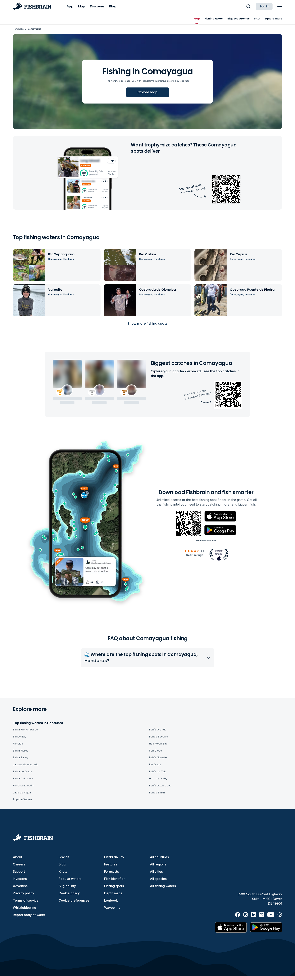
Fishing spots (114, 886)
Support (19, 871)
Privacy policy (23, 893)
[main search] (248, 6)
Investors (20, 879)
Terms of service (26, 900)
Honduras (18, 28)
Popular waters (70, 879)
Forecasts (111, 871)
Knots (63, 871)
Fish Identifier (114, 879)
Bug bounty (67, 886)
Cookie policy (69, 893)
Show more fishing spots (147, 323)
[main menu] (279, 6)
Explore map (147, 92)
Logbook (111, 900)
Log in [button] (264, 6)
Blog (62, 864)
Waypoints (112, 908)
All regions (158, 864)
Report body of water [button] (29, 915)
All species (158, 879)
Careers (19, 864)
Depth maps (113, 893)
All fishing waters (163, 886)
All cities (156, 871)
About (17, 857)
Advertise (20, 886)
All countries (159, 857)
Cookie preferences (74, 900)
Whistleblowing (24, 908)
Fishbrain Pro (114, 857)
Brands (64, 857)
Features (110, 864)
